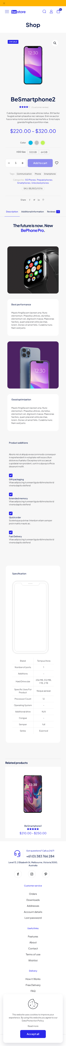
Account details (33, 911)
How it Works (33, 978)
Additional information (32, 211)
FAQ (33, 990)
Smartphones (23, 183)
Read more (33, 1026)
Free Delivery (33, 984)
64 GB (44, 152)
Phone (38, 174)
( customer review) (40, 107)
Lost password (33, 917)
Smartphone (50, 174)
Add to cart (40, 163)
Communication (24, 174)
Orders (33, 893)
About (33, 942)
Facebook (24, 3)
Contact (33, 948)
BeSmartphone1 (33, 825)
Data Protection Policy (33, 1020)
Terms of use (33, 954)
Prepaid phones (44, 180)
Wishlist (33, 960)
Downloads (33, 899)
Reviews (52, 211)
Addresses (33, 905)
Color (23, 142)
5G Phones (30, 180)
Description (12, 211)
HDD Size (21, 152)
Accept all (33, 1034)
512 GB (33, 152)
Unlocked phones (40, 183)
